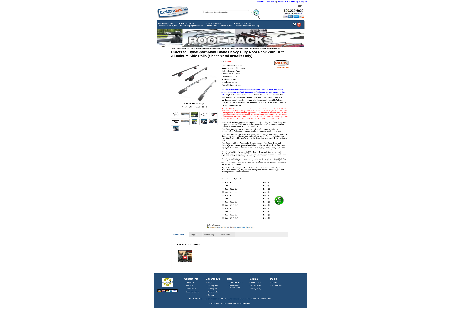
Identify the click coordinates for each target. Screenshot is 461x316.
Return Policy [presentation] (209, 235)
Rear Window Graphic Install (234, 286)
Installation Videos (236, 282)
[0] (302, 5)
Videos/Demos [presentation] (178, 235)
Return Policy (292, 2)
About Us (261, 2)
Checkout (303, 2)
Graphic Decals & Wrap (247, 25)
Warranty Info (213, 292)
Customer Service (193, 292)
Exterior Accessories (191, 25)
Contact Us (281, 2)
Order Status (271, 2)
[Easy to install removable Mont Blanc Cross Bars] (194, 122)
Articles (274, 282)
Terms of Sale (255, 282)
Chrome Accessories (219, 25)
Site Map (211, 295)
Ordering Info (213, 286)
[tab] (180, 234)
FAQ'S (210, 282)
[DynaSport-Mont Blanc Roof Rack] (194, 82)
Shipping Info (213, 289)
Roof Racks (181, 48)
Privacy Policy (255, 289)
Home (173, 48)
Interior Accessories (168, 25)
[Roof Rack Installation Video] (185, 256)
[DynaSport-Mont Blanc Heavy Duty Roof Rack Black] (185, 114)
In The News (277, 286)
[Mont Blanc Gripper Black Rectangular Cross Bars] (194, 115)
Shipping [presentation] (194, 235)
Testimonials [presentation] (225, 235)
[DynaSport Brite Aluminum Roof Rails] (185, 121)
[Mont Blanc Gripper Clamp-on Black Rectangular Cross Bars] (204, 114)
